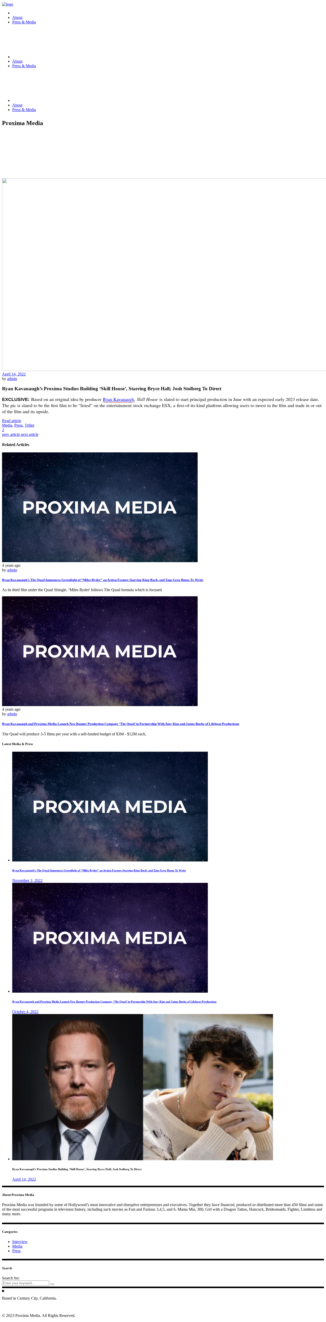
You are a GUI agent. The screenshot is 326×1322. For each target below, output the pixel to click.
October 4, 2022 (25, 1011)
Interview (20, 1241)
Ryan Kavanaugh (118, 399)
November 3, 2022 (27, 880)
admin (12, 378)
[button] (11, 421)
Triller (29, 425)
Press (18, 425)
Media (7, 425)
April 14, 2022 (14, 374)
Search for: (11, 1278)
